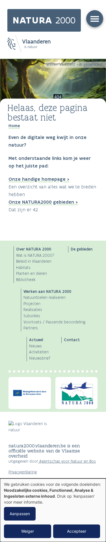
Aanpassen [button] (20, 513)
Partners (30, 328)
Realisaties (32, 309)
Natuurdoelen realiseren (44, 297)
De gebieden (81, 249)
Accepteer (76, 531)
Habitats (23, 267)
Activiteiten (39, 352)
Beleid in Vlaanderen (33, 261)
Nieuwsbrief (39, 358)
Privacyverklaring (22, 472)
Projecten (31, 303)
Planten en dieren (31, 273)
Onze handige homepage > (39, 179)
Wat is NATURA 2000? (35, 255)
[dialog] (53, 510)
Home (14, 126)
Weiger (27, 531)
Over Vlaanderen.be (25, 478)
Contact (72, 339)
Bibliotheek (25, 279)
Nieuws (35, 346)
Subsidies (31, 316)
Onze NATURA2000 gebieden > (43, 202)
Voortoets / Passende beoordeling (54, 322)
